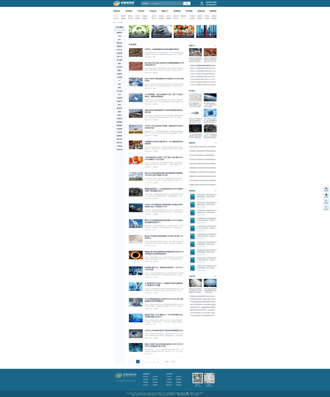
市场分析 (153, 11)
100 (167, 361)
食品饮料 (119, 108)
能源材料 (123, 16)
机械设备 (144, 16)
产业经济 (119, 132)
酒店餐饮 (192, 18)
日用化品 (119, 118)
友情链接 (178, 385)
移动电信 (161, 16)
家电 (119, 87)
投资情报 (177, 11)
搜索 (186, 3)
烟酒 (119, 111)
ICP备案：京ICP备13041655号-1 (167, 394)
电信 (119, 84)
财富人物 (119, 149)
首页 (114, 22)
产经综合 (119, 146)
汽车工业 (130, 18)
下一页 (172, 361)
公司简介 (169, 376)
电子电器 (119, 91)
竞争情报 (189, 11)
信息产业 (154, 16)
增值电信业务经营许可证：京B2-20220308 (188, 394)
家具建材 (161, 18)
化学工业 (137, 16)
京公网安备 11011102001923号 (195, 393)
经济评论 (119, 142)
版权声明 (169, 385)
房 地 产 (154, 18)
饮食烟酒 (199, 18)
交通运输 (123, 18)
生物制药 (199, 16)
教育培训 (175, 16)
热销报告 (192, 191)
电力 (119, 39)
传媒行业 (119, 101)
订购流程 (169, 379)
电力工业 (116, 18)
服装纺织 (214, 16)
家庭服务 (214, 18)
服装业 (119, 70)
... (162, 361)
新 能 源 (116, 16)
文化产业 (168, 16)
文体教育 (119, 98)
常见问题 (169, 382)
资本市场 (119, 139)
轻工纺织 (119, 67)
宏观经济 (119, 136)
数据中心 (165, 11)
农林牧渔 (144, 18)
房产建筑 (119, 60)
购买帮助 (178, 379)
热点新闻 (119, 129)
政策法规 (201, 11)
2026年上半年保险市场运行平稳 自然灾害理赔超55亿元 (164, 330)
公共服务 (206, 18)
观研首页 (116, 11)
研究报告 (128, 11)
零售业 (119, 115)
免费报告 (213, 11)
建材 (119, 63)
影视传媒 (183, 16)
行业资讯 (141, 11)
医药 (119, 105)
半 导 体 (183, 18)
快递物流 (137, 18)
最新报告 (192, 143)
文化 (119, 94)
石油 (119, 36)
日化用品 (206, 16)
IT (119, 81)
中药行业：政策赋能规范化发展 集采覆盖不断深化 (162, 49)
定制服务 (178, 382)
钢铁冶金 (130, 16)
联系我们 (178, 376)
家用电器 (168, 18)
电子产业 (175, 18)
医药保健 (192, 16)
